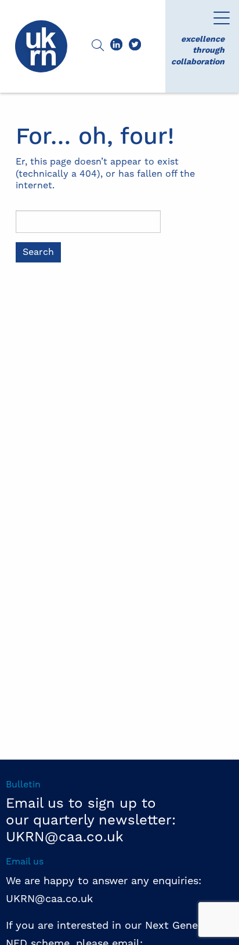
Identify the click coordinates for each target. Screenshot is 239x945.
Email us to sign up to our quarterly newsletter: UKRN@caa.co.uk (91, 820)
